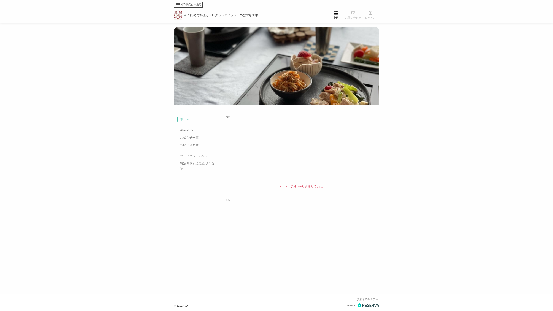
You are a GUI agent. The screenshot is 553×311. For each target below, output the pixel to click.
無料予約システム (367, 299)
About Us (186, 130)
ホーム (184, 119)
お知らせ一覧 (189, 137)
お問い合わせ (189, 145)
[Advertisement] (302, 149)
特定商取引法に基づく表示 (197, 166)
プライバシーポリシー (195, 156)
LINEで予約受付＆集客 (188, 4)
